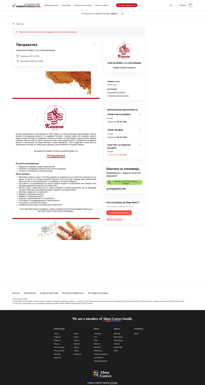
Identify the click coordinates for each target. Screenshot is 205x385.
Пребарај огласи (51, 5)
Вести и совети (102, 5)
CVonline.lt (97, 334)
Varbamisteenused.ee (100, 361)
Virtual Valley (118, 347)
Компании (66, 5)
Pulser (116, 351)
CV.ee (95, 340)
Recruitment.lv (98, 358)
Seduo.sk (77, 344)
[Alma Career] (102, 374)
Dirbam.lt (97, 344)
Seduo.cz (77, 340)
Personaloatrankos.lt (100, 354)
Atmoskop (57, 354)
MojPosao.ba (118, 337)
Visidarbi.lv (97, 347)
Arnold (76, 334)
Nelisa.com (57, 358)
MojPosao (117, 334)
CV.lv (95, 337)
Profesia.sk (57, 337)
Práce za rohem (59, 351)
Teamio (76, 337)
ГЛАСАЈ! (114, 13)
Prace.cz (56, 344)
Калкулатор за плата (83, 5)
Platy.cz (76, 347)
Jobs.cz (56, 334)
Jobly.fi (136, 334)
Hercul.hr (117, 344)
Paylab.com (78, 354)
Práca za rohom (59, 347)
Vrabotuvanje (118, 340)
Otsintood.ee (98, 351)
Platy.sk (76, 351)
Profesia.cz (57, 340)
